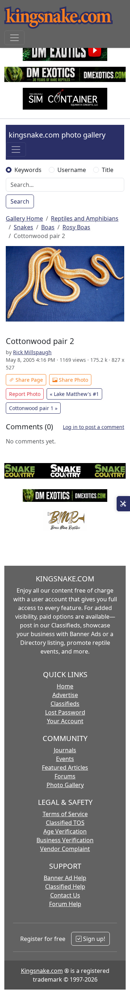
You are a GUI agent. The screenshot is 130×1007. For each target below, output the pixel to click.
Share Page (28, 379)
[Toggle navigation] (14, 37)
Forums (65, 776)
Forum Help (65, 904)
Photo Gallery (65, 785)
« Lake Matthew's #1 (74, 393)
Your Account (65, 721)
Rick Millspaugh (32, 352)
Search (19, 201)
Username (71, 170)
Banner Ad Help (65, 878)
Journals (65, 750)
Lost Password (65, 712)
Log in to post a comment (93, 426)
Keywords (28, 170)
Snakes (23, 227)
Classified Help (65, 887)
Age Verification (65, 831)
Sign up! (93, 939)
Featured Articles (65, 767)
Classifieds (65, 704)
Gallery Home (24, 218)
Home (65, 686)
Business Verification (65, 840)
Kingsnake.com (42, 971)
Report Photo (24, 393)
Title (107, 170)
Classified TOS (65, 823)
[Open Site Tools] (123, 503)
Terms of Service (65, 814)
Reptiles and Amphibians (84, 218)
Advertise (65, 695)
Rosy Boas (76, 227)
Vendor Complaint (65, 849)
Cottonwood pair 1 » (33, 408)
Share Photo (72, 379)
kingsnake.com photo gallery (57, 135)
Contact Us (65, 895)
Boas (48, 227)
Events (65, 759)
